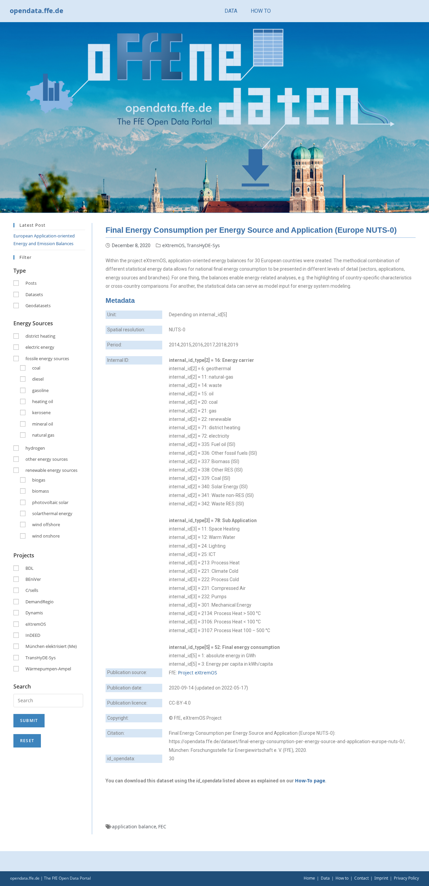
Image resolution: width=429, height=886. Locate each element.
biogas (38, 480)
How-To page (310, 780)
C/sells (31, 590)
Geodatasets (38, 305)
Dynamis (34, 613)
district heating (40, 336)
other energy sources (46, 459)
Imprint (381, 878)
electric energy (39, 347)
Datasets (34, 294)
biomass (40, 491)
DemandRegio (39, 602)
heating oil (42, 401)
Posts (31, 283)
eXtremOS (173, 245)
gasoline (40, 390)
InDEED (32, 635)
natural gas (43, 435)
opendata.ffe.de (36, 10)
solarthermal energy (52, 513)
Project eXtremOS (197, 672)
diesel (38, 379)
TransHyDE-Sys (203, 245)
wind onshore (46, 536)
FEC (162, 826)
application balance (134, 826)
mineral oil (42, 424)
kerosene (41, 412)
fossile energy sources (47, 358)
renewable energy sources (51, 470)
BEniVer (33, 579)
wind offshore (46, 524)
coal (36, 368)
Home (309, 878)
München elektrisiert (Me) (51, 646)
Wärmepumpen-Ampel (48, 669)
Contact (361, 878)
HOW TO (261, 11)
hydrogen (35, 448)
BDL (29, 568)
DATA (231, 11)
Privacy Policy (406, 878)
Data (325, 878)
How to (342, 878)
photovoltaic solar (50, 502)
